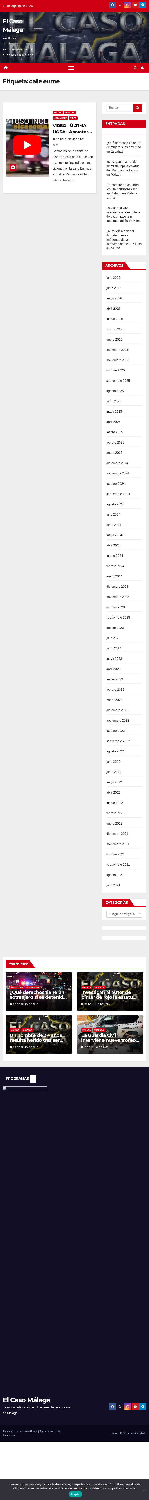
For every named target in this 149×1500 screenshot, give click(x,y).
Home (114, 1433)
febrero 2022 (115, 813)
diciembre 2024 (117, 463)
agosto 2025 (115, 391)
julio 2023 (113, 638)
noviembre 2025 (117, 360)
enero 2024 (114, 576)
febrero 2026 (115, 329)
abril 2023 (113, 669)
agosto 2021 (115, 875)
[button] (135, 67)
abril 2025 (113, 422)
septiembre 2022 (118, 741)
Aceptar (76, 1494)
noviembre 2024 (117, 473)
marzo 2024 (114, 555)
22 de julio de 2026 (25, 1004)
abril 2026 (113, 308)
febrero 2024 (115, 566)
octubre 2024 (115, 483)
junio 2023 (113, 648)
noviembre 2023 (117, 597)
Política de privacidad (132, 1433)
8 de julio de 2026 (96, 1047)
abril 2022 (113, 792)
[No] (144, 1490)
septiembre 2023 (118, 617)
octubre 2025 (115, 370)
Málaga (58, 112)
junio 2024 (113, 524)
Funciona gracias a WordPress (20, 1431)
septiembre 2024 (118, 494)
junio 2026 (113, 288)
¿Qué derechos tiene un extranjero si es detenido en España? (123, 147)
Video (73, 118)
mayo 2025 (114, 411)
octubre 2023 (115, 607)
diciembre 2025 (117, 349)
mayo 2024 (114, 535)
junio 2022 (113, 772)
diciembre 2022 (117, 710)
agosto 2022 (115, 751)
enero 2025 (114, 452)
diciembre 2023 (117, 586)
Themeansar (10, 1435)
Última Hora (60, 118)
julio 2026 (113, 277)
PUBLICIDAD (17, 987)
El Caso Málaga (26, 1400)
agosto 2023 (115, 627)
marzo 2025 (114, 432)
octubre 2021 (115, 854)
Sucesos (70, 112)
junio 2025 (113, 401)
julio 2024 (113, 514)
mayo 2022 (114, 782)
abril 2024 (113, 545)
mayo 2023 (114, 658)
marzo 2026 (114, 319)
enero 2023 (114, 700)
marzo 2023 (114, 679)
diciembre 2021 (117, 833)
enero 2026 (114, 339)
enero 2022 (114, 823)
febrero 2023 (115, 689)
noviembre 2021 (117, 844)
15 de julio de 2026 (25, 1047)
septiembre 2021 (118, 864)
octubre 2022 (115, 730)
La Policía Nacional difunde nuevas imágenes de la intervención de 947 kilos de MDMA (124, 239)
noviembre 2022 (117, 720)
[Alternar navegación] (71, 67)
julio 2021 (113, 885)
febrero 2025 (115, 442)
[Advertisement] (74, 1471)
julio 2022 (113, 761)
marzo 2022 (114, 802)
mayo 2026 (114, 298)
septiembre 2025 (118, 380)
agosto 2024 (115, 504)
